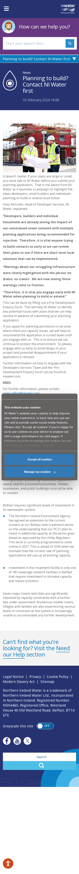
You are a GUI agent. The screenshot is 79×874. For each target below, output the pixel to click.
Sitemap (47, 681)
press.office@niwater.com (21, 393)
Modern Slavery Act (19, 681)
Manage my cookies (37, 471)
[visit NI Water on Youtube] (17, 741)
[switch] (45, 726)
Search (39, 765)
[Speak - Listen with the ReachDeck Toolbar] (8, 863)
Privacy (35, 676)
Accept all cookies (39, 459)
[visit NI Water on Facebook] (7, 741)
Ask (70, 43)
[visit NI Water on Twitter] (27, 741)
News (27, 72)
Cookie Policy (57, 676)
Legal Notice (13, 676)
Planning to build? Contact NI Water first (36, 59)
